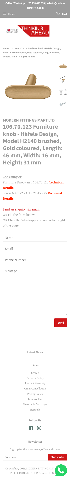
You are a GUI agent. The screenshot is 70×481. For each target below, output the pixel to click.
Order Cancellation (35, 388)
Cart (64, 14)
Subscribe (57, 457)
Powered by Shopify (49, 473)
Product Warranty (35, 383)
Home (6, 48)
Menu (11, 14)
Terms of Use (35, 399)
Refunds (35, 409)
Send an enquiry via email (21, 209)
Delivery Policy (35, 378)
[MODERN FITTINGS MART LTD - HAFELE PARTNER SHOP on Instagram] (39, 428)
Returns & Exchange (35, 404)
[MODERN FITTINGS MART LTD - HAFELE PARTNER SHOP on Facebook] (31, 428)
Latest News (35, 352)
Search (35, 373)
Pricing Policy (35, 394)
